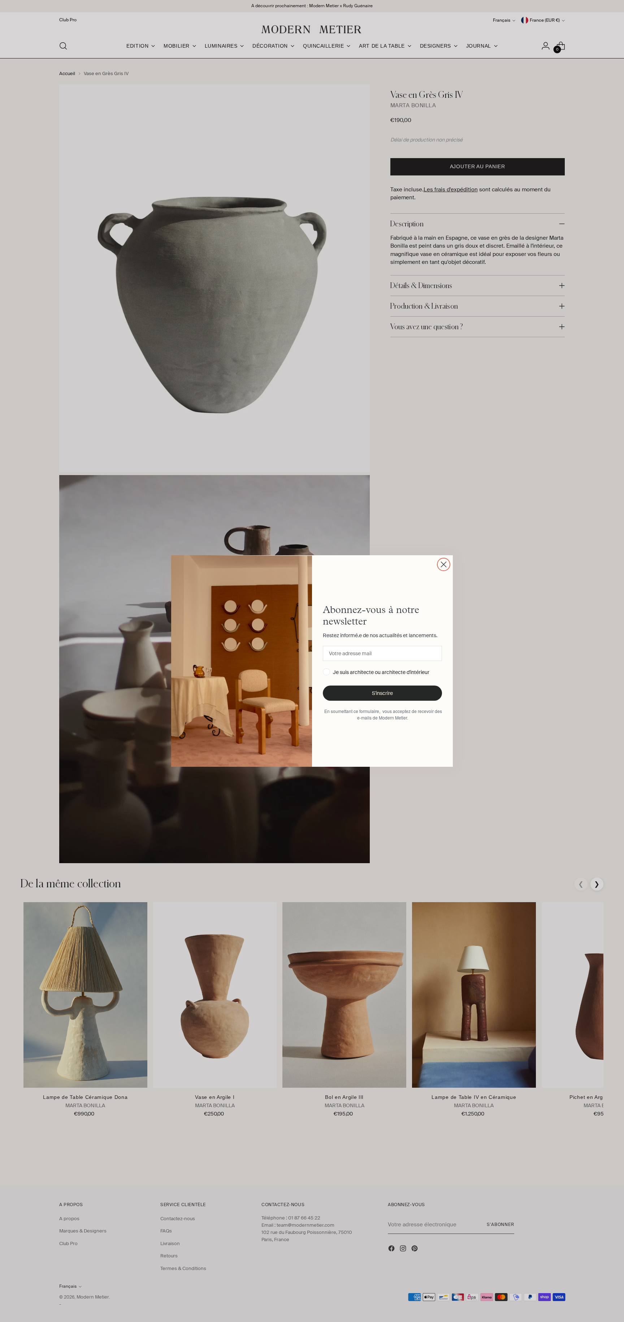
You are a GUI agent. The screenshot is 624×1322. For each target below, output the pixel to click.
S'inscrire (382, 693)
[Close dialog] (443, 564)
